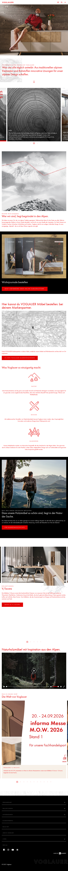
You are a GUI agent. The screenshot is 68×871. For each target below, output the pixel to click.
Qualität (6, 826)
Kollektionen (8, 808)
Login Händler (8, 833)
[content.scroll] (34, 81)
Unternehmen (8, 814)
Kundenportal (8, 820)
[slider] (26, 686)
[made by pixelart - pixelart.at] (59, 854)
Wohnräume (7, 802)
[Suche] (61, 2)
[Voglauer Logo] (7, 2)
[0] (58, 2)
